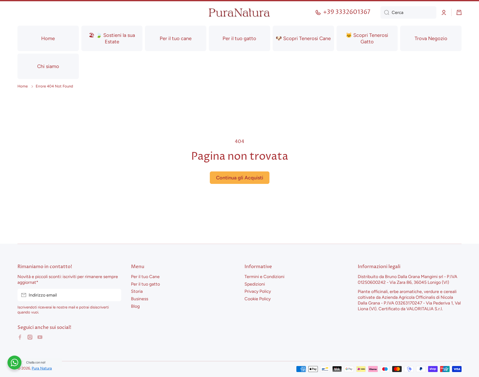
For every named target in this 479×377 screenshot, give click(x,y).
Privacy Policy (257, 291)
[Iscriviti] (115, 295)
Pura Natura (42, 368)
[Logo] (239, 12)
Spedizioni (254, 284)
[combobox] (408, 12)
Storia (137, 291)
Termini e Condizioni (264, 276)
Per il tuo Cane (145, 276)
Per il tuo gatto (145, 284)
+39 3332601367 (346, 12)
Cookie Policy (257, 298)
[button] (459, 12)
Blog (135, 306)
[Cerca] (384, 12)
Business (139, 298)
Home (22, 86)
